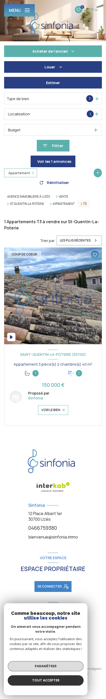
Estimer (53, 82)
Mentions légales (89, 668)
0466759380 (42, 528)
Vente (63, 196)
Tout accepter (45, 680)
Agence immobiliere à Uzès (28, 196)
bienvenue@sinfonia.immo (53, 537)
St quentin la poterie (27, 203)
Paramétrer (46, 666)
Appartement (64, 203)
